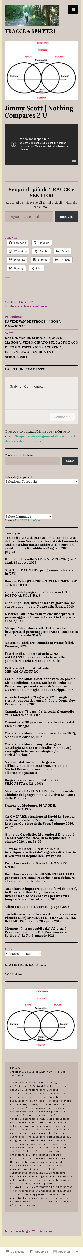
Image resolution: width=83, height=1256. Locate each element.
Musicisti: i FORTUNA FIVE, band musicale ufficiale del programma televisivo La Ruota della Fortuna (40, 794)
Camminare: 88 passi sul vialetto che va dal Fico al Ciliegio (39, 724)
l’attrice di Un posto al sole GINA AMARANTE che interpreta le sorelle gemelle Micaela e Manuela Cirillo (35, 657)
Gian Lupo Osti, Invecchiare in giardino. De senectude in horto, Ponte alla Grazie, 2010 (40, 604)
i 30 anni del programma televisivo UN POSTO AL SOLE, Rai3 (36, 594)
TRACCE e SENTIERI (30, 31)
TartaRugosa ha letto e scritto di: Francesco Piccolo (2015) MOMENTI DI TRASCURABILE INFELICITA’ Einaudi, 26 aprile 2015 (40, 917)
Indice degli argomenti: (19, 477)
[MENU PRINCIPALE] (73, 9)
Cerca (70, 461)
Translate (34, 520)
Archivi (9, 949)
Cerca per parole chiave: (19, 455)
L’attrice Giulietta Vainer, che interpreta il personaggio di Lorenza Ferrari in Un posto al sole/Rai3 (40, 617)
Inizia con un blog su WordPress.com (29, 1231)
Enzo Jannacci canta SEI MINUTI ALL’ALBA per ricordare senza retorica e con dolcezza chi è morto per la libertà (40, 877)
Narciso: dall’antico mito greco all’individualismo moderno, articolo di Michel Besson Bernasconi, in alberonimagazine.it (37, 767)
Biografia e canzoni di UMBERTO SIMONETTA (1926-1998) (31, 782)
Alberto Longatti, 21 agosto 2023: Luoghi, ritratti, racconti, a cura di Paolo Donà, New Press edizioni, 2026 (40, 700)
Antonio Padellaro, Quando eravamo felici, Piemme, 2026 (39, 644)
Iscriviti (66, 217)
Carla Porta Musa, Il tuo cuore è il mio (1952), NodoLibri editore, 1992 (40, 735)
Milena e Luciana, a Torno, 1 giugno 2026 (37, 907)
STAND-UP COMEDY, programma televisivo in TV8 (40, 572)
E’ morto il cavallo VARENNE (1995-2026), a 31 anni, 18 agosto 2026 (41, 561)
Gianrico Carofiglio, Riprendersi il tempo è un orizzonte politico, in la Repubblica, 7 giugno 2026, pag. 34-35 (39, 837)
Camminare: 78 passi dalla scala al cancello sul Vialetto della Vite (39, 713)
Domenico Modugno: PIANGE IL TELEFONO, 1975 (30, 807)
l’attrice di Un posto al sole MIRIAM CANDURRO (27, 670)
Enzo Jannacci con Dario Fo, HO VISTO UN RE (36, 865)
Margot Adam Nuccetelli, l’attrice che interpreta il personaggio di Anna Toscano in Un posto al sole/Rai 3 (41, 631)
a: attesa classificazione (34, 306)
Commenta (62, 417)
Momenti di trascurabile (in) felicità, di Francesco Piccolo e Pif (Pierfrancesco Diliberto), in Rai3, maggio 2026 (36, 931)
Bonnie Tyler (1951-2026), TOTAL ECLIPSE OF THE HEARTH (41, 583)
